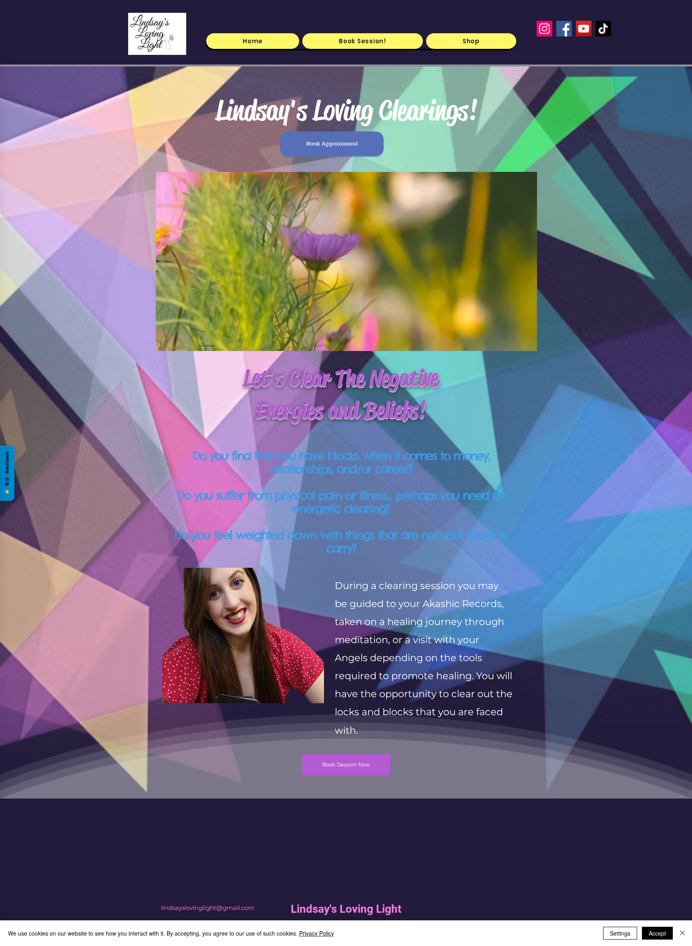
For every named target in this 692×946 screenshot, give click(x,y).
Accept (657, 933)
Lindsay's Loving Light (346, 909)
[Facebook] (564, 28)
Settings (620, 933)
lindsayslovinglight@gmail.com (207, 908)
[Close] (682, 933)
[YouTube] (583, 28)
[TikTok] (603, 28)
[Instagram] (544, 28)
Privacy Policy (316, 933)
